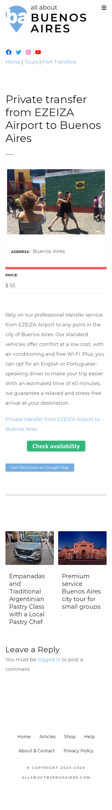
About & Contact (36, 750)
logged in (49, 660)
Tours (31, 62)
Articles (47, 736)
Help (89, 736)
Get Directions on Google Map (40, 467)
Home (12, 62)
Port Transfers (59, 62)
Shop (70, 736)
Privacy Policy (79, 750)
